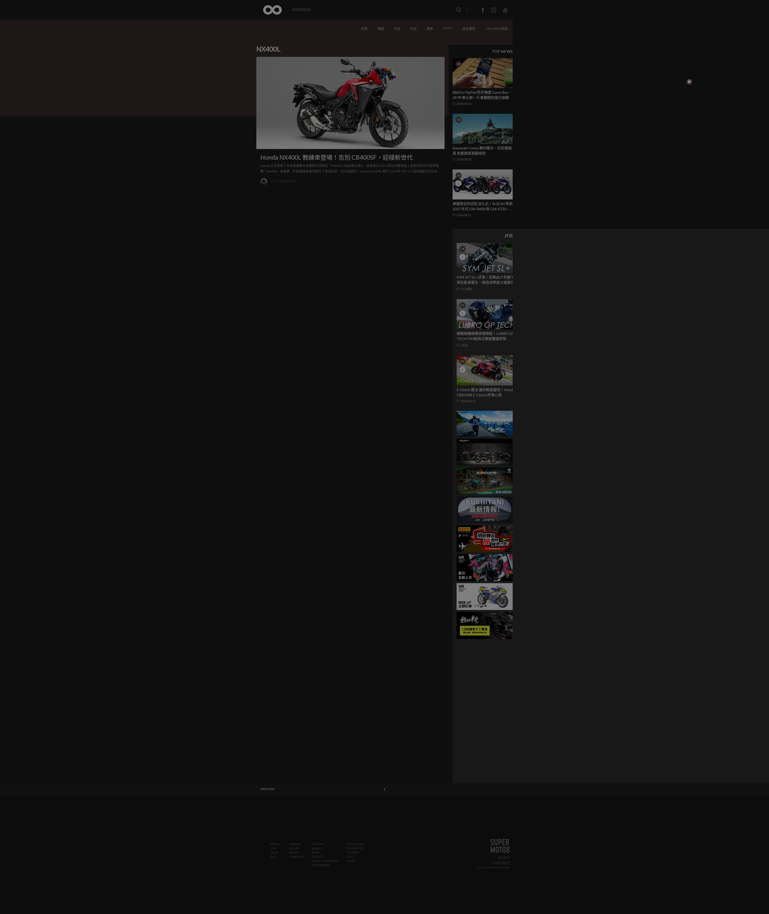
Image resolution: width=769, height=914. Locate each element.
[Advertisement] (197, 110)
